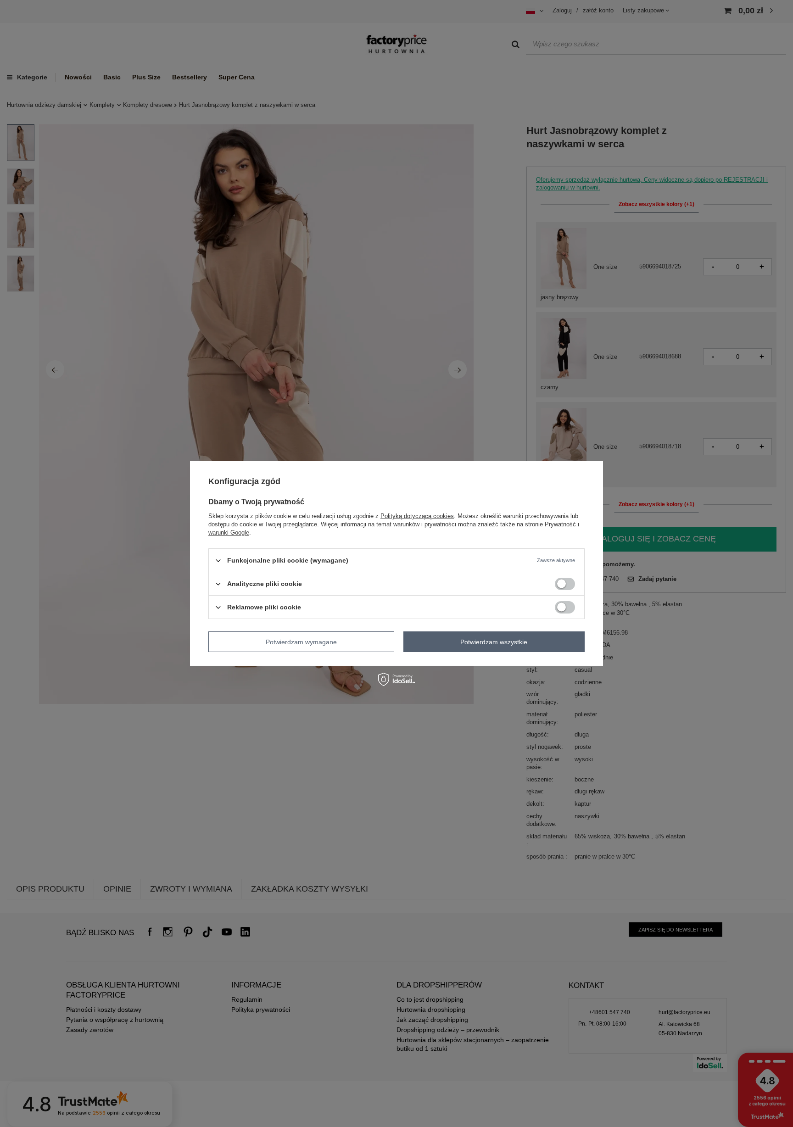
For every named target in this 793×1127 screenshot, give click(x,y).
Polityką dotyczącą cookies (417, 516)
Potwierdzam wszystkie (493, 641)
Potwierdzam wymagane (301, 641)
